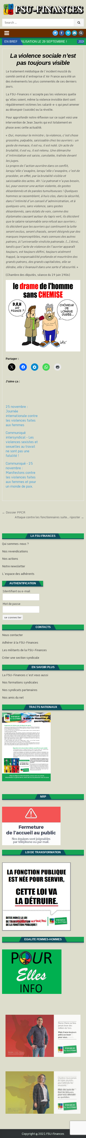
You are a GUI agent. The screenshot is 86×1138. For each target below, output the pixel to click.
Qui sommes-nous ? (15, 543)
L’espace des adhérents (18, 573)
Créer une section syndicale (20, 657)
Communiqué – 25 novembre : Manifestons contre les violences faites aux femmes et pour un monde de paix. (21, 475)
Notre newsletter (13, 566)
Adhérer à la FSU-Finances (20, 642)
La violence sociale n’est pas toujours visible (43, 59)
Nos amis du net (13, 697)
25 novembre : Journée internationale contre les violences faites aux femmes (22, 416)
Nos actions (10, 558)
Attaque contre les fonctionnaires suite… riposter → (49, 517)
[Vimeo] (68, 33)
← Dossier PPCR (13, 512)
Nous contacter (12, 634)
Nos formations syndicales (20, 682)
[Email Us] (74, 33)
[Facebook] (61, 33)
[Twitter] (55, 33)
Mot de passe (11, 603)
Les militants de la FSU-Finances (24, 650)
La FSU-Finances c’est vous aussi (25, 674)
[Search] (81, 33)
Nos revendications (15, 551)
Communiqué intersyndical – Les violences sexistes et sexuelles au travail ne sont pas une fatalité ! (22, 444)
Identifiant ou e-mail (16, 591)
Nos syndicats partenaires (19, 689)
